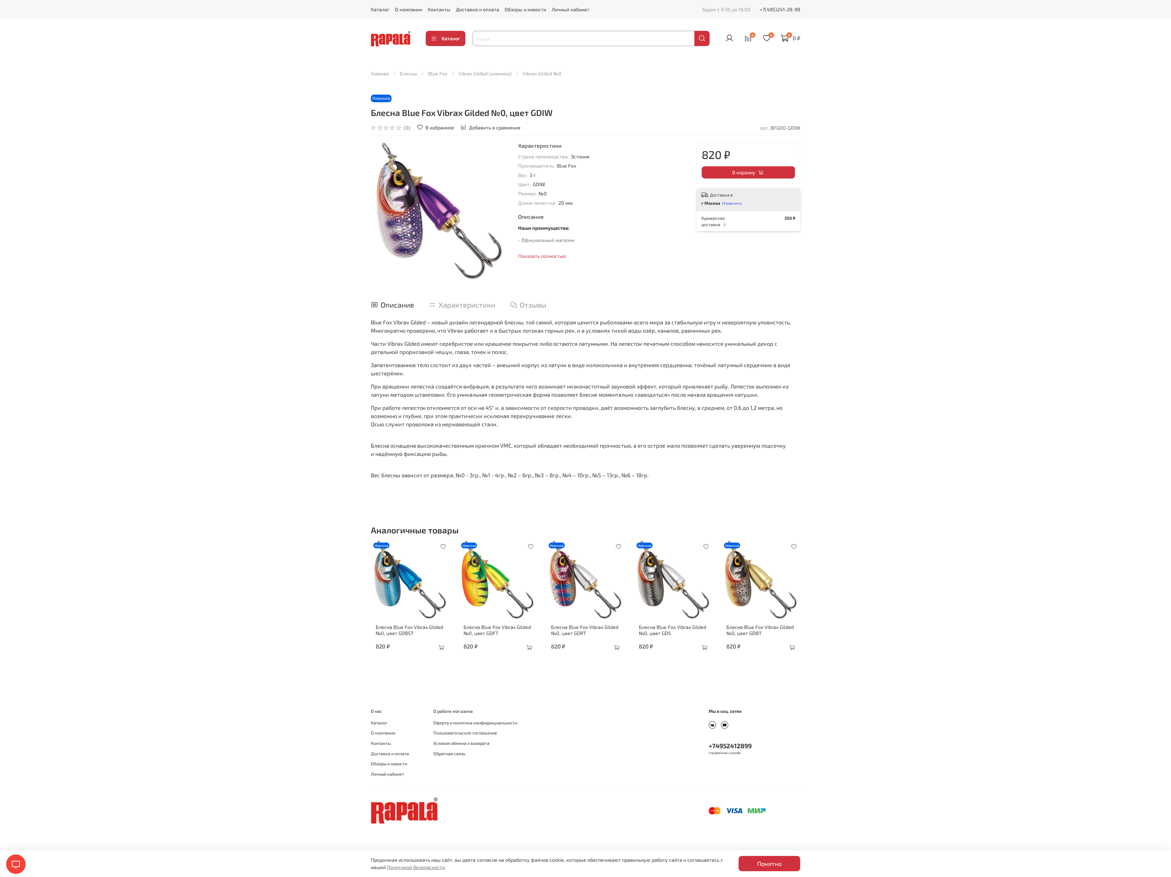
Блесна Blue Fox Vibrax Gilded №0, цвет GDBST (409, 630)
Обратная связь (449, 753)
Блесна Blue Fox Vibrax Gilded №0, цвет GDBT (760, 630)
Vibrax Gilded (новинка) (485, 73)
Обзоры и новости (525, 9)
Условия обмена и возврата (461, 743)
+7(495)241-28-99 (780, 9)
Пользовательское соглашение (465, 732)
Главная (380, 73)
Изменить (732, 203)
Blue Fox (437, 73)
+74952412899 (730, 745)
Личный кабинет (570, 9)
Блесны (408, 73)
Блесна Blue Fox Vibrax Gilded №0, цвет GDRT (584, 630)
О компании (408, 9)
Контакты (439, 9)
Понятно (769, 863)
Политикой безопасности (416, 867)
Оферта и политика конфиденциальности (475, 722)
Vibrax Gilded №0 (542, 73)
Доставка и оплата (477, 9)
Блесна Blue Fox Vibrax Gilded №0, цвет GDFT (497, 630)
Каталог (380, 9)
